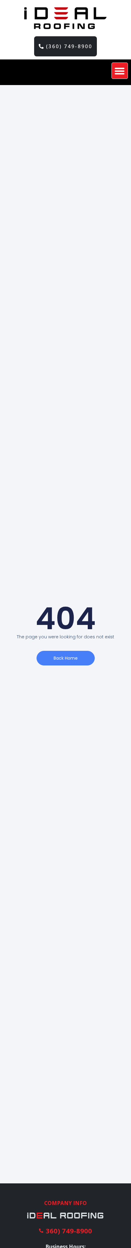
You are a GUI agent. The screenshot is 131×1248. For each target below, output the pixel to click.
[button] (120, 70)
